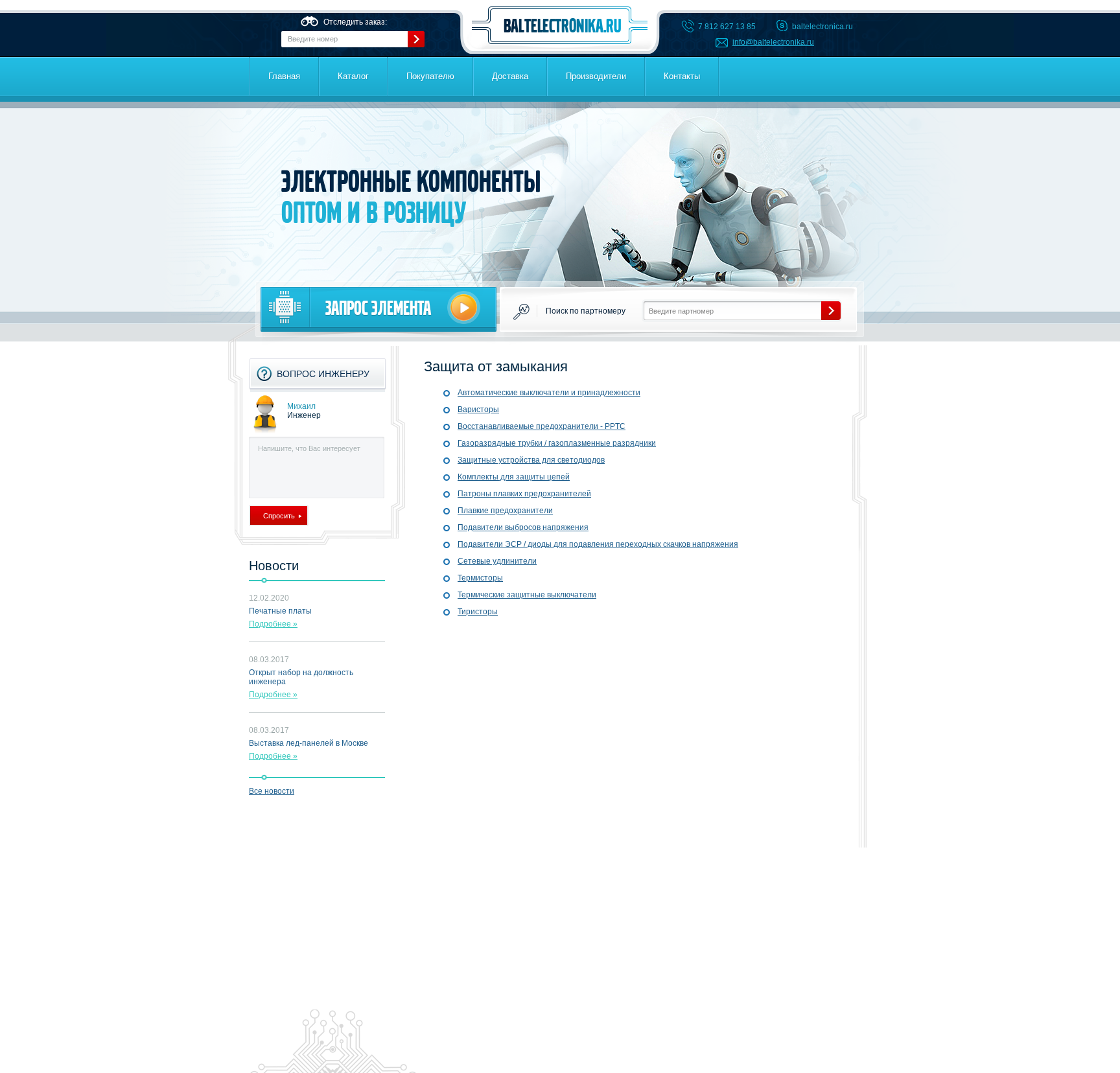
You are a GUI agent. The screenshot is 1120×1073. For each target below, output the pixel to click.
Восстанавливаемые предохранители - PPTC (541, 426)
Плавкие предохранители (505, 510)
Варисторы (478, 409)
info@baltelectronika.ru (773, 42)
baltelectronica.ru (560, 25)
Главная (284, 76)
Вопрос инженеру (323, 374)
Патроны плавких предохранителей (524, 493)
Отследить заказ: (355, 22)
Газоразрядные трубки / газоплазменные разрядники (557, 443)
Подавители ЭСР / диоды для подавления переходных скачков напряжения (598, 544)
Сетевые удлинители (497, 561)
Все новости (271, 791)
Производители (596, 76)
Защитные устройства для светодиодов (531, 460)
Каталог (353, 76)
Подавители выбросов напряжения (523, 527)
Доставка (510, 76)
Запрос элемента (378, 308)
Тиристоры (478, 611)
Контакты (682, 76)
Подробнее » (273, 624)
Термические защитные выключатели (527, 594)
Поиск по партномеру (585, 311)
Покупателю (430, 76)
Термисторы (480, 578)
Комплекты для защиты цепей (514, 476)
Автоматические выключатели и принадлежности (549, 392)
